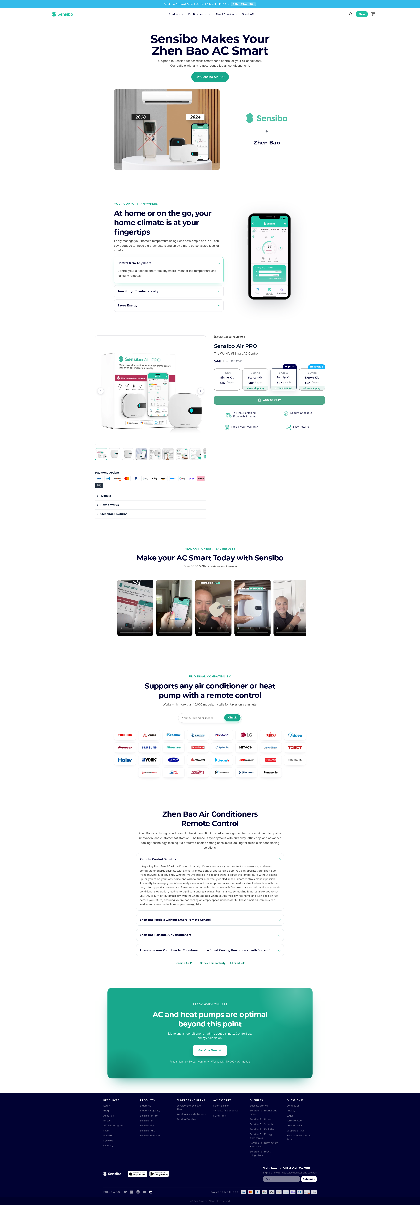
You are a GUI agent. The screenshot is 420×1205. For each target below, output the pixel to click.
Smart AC (145, 1105)
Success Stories (259, 1105)
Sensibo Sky (147, 1125)
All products (237, 963)
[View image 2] (114, 454)
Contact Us (293, 1105)
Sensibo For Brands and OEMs (263, 1112)
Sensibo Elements (150, 1135)
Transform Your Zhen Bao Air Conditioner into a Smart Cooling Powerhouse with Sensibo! (205, 950)
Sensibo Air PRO (185, 963)
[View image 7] (182, 454)
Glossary (108, 1145)
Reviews (108, 1140)
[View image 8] (195, 454)
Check (232, 717)
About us (108, 1115)
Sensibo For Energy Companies (261, 1136)
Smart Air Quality (150, 1110)
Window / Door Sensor (226, 1110)
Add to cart (272, 400)
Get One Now (207, 1050)
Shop (362, 14)
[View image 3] (128, 454)
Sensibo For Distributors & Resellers (264, 1144)
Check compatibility (212, 963)
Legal (290, 1115)
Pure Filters (220, 1115)
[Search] (350, 14)
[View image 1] (101, 454)
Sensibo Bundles (186, 1119)
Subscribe (309, 1179)
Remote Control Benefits (158, 859)
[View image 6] (168, 454)
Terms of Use (294, 1120)
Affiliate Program (113, 1125)
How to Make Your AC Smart (299, 1137)
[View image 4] (141, 454)
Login (106, 1105)
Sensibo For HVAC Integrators (260, 1153)
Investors (108, 1135)
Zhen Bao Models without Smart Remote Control (175, 920)
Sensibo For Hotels (261, 1119)
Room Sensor (221, 1105)
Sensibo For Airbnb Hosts (191, 1114)
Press (106, 1130)
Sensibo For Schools (261, 1124)
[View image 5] (155, 454)
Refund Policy (295, 1125)
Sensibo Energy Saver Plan (189, 1107)
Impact (107, 1120)
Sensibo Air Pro (149, 1115)
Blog (106, 1110)
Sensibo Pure (147, 1130)
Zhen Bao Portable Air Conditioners (165, 935)
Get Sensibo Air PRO (210, 77)
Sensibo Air (146, 1120)
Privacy (291, 1110)
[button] (178, 14)
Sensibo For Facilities (262, 1129)
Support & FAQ (295, 1130)
